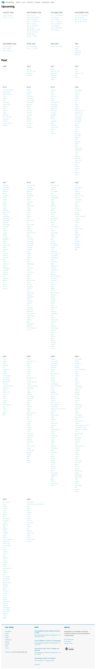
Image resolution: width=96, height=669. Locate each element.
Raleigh (77, 137)
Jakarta (29, 210)
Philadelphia (78, 150)
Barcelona (5, 115)
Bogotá (53, 235)
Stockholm (6, 210)
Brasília (77, 166)
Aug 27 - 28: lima (8, 17)
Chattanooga (30, 315)
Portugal (53, 243)
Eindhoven (30, 433)
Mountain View (31, 71)
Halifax (77, 419)
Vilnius (53, 421)
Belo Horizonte (31, 280)
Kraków (77, 220)
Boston (53, 69)
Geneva (53, 189)
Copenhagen (30, 206)
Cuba (76, 146)
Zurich (5, 504)
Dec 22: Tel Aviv (7, 51)
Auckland (5, 253)
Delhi (76, 75)
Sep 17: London (31, 24)
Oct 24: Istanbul (55, 30)
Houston (53, 208)
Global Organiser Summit (82, 425)
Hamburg (30, 73)
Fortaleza (29, 295)
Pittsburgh (30, 96)
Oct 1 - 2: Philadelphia (57, 15)
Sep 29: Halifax (31, 34)
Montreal (29, 284)
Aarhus (29, 369)
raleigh (29, 359)
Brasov (29, 518)
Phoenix (5, 266)
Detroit (77, 48)
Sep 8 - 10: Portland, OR (34, 21)
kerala (76, 452)
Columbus (30, 268)
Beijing (5, 193)
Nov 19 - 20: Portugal (81, 19)
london (5, 572)
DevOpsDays (9, 2)
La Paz (29, 431)
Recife (52, 346)
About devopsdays (69, 639)
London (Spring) (7, 94)
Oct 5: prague (55, 17)
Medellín (77, 214)
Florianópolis (30, 324)
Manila (53, 79)
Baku (52, 334)
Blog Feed (37, 664)
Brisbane (29, 104)
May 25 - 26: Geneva (57, 46)
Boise (76, 139)
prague (53, 396)
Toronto (29, 108)
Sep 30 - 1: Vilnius (32, 36)
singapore (78, 363)
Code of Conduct (68, 643)
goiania (5, 506)
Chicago (77, 46)
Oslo (76, 129)
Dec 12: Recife (7, 48)
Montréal (29, 440)
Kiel (76, 102)
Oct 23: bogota (55, 26)
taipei (28, 411)
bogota (7, 637)
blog (24, 2)
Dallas (76, 131)
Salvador (5, 272)
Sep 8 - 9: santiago (32, 19)
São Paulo (77, 55)
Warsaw (29, 113)
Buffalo (53, 289)
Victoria (29, 226)
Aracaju (53, 247)
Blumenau (6, 388)
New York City (31, 185)
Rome (76, 77)
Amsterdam (6, 102)
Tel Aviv (5, 111)
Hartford (5, 255)
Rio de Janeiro (31, 313)
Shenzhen (30, 309)
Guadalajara (78, 187)
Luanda (77, 212)
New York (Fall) (7, 117)
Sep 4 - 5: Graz (31, 15)
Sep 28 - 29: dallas (32, 32)
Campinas (54, 322)
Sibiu (76, 402)
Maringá (29, 193)
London (77, 94)
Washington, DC (7, 568)
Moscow (5, 191)
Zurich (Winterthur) (32, 386)
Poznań (53, 231)
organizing (45, 2)
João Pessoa (78, 471)
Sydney (29, 69)
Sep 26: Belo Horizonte (33, 30)
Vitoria (76, 185)
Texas (4, 359)
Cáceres (77, 198)
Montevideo (54, 266)
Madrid (77, 189)
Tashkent (5, 533)
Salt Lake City (78, 113)
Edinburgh (6, 264)
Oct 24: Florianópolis (57, 28)
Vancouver (6, 119)
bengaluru (54, 462)
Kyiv (52, 229)
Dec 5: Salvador (7, 46)
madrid (53, 450)
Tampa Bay (54, 245)
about (53, 2)
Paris (4, 96)
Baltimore (5, 189)
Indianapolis (30, 243)
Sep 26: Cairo (31, 28)
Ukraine (53, 431)
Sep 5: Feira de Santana (34, 17)
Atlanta (5, 113)
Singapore (54, 121)
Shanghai (5, 226)
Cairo (28, 266)
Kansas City (78, 148)
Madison (77, 156)
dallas (4, 566)
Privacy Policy (67, 641)
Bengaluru (30, 326)
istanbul (77, 376)
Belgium (29, 119)
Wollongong (6, 607)
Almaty (29, 448)
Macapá (53, 330)
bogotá (53, 460)
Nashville (77, 162)
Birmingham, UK (31, 378)
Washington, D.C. (56, 102)
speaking (37, 2)
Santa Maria (30, 245)
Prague (29, 384)
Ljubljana (29, 92)
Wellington (78, 135)
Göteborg (53, 77)
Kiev (28, 218)
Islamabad (78, 51)
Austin (76, 69)
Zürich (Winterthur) (80, 216)
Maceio (77, 483)
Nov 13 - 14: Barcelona (81, 15)
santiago (5, 558)
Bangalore (54, 75)
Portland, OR (6, 392)
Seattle (77, 104)
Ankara (77, 206)
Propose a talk (9, 652)
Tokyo (76, 71)
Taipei (4, 231)
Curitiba (77, 423)
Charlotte (53, 125)
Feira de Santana (32, 328)
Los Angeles (78, 90)
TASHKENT (30, 523)
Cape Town (78, 160)
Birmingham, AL (31, 361)
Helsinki (29, 121)
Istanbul (77, 108)
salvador (5, 614)
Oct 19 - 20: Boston (56, 24)
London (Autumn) (8, 123)
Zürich (5, 206)
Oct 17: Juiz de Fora (57, 21)
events (18, 2)
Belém (28, 322)
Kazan (28, 262)
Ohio (52, 131)
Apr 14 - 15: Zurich (32, 48)
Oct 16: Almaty (55, 19)
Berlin (4, 100)
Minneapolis (30, 102)
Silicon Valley (6, 104)
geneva (53, 378)
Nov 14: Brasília (79, 17)
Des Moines (30, 195)
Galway (5, 284)
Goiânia (53, 260)
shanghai (77, 247)
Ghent (4, 69)
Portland (5, 121)
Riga (4, 243)
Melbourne (78, 53)
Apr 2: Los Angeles (32, 46)
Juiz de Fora (54, 394)
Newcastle (30, 301)
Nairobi (29, 90)
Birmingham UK (55, 405)
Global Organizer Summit (58, 409)
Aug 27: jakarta (7, 15)
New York (29, 111)
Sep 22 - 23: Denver (32, 26)
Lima (4, 547)
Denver (53, 94)
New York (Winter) (8, 90)
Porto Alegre (78, 119)
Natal (52, 193)
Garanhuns (6, 593)
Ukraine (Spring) (31, 382)
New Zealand (6, 92)
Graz (4, 556)
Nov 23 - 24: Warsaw (81, 21)
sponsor (30, 2)
